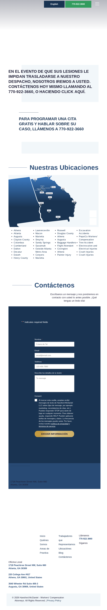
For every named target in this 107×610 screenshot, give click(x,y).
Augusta (18, 236)
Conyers (39, 255)
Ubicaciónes (65, 548)
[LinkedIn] (80, 547)
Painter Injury (64, 255)
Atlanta (17, 233)
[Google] (90, 547)
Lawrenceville (42, 230)
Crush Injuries (86, 252)
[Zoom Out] (93, 221)
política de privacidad (60, 424)
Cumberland (20, 246)
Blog (61, 553)
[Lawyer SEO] (89, 600)
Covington (62, 249)
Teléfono (39, 362)
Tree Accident (86, 242)
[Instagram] (95, 547)
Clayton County (22, 239)
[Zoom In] (93, 213)
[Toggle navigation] (97, 4)
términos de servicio (47, 426)
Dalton (17, 249)
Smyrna (39, 239)
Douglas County (65, 233)
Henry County (21, 258)
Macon (38, 233)
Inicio (42, 536)
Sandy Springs (43, 242)
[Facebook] (85, 547)
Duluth (17, 255)
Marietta (39, 236)
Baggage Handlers (66, 242)
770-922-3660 (78, 4)
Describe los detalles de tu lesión (49, 373)
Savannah (40, 246)
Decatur (18, 252)
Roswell (61, 230)
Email (38, 350)
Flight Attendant (65, 246)
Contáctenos (65, 557)
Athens (17, 230)
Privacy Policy (54, 600)
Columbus (19, 242)
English (54, 4)
